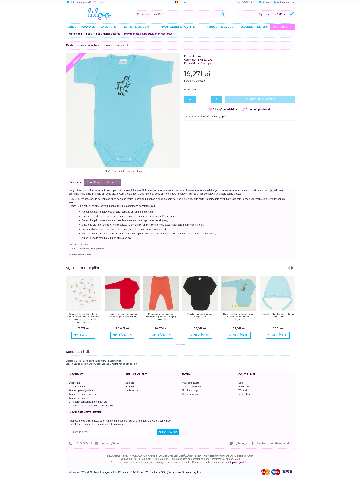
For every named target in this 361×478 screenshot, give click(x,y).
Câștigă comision (191, 386)
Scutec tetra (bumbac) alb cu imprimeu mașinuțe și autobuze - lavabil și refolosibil (83, 317)
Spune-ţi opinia (219, 116)
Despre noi (74, 382)
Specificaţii (94, 182)
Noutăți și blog (190, 390)
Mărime (191, 89)
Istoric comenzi (246, 386)
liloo (200, 56)
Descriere (75, 182)
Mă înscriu (169, 431)
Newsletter (244, 394)
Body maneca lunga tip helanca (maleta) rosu (122, 315)
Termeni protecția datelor (82, 390)
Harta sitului (131, 390)
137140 (135, 472)
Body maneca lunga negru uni (199, 315)
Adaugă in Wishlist (225, 109)
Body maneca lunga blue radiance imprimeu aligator (238, 316)
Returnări (130, 386)
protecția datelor (241, 462)
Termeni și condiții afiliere (82, 394)
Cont (240, 382)
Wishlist (242, 390)
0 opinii (205, 116)
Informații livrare (77, 386)
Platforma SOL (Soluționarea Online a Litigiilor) (175, 472)
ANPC (144, 472)
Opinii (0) (112, 182)
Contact (129, 382)
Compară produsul (258, 109)
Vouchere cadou (190, 382)
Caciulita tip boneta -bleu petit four (278, 315)
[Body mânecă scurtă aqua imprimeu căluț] (123, 110)
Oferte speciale (190, 394)
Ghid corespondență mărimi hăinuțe (88, 401)
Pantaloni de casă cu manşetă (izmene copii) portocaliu (161, 316)
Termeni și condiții (79, 398)
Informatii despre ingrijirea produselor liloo (91, 405)
